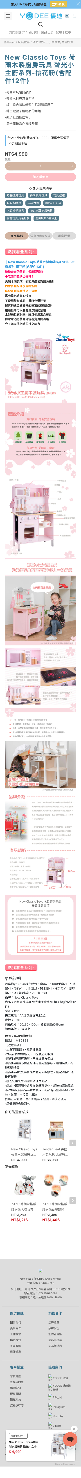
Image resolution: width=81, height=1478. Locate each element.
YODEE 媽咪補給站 (62, 1387)
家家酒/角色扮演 (62, 42)
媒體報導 (15, 1351)
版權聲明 (15, 1393)
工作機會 (15, 1334)
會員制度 (15, 1376)
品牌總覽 (53, 1322)
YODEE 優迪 (60, 1378)
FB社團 (57, 1397)
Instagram (59, 1407)
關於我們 (15, 1322)
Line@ (57, 1425)
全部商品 (9, 42)
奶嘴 (59, 32)
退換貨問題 (17, 1382)
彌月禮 (33, 32)
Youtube (58, 1416)
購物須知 (15, 1388)
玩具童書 (24, 42)
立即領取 (58, 4)
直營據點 (15, 1346)
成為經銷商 (55, 1346)
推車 (68, 32)
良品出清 (47, 32)
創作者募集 (55, 1334)
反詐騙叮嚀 (17, 1405)
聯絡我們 (15, 1340)
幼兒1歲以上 (41, 42)
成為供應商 (55, 1340)
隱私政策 (15, 1399)
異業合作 (15, 1328)
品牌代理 (53, 1328)
